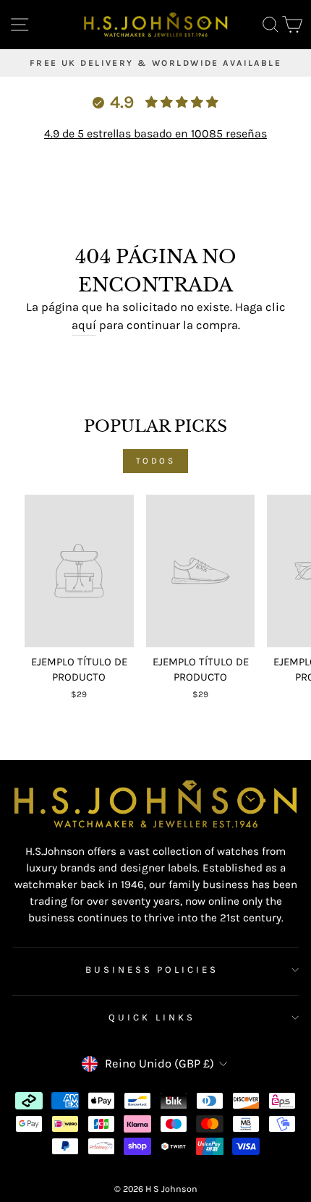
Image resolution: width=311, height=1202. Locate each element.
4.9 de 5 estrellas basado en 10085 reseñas (155, 133)
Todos (156, 461)
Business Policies (152, 969)
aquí (84, 325)
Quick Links (151, 1017)
